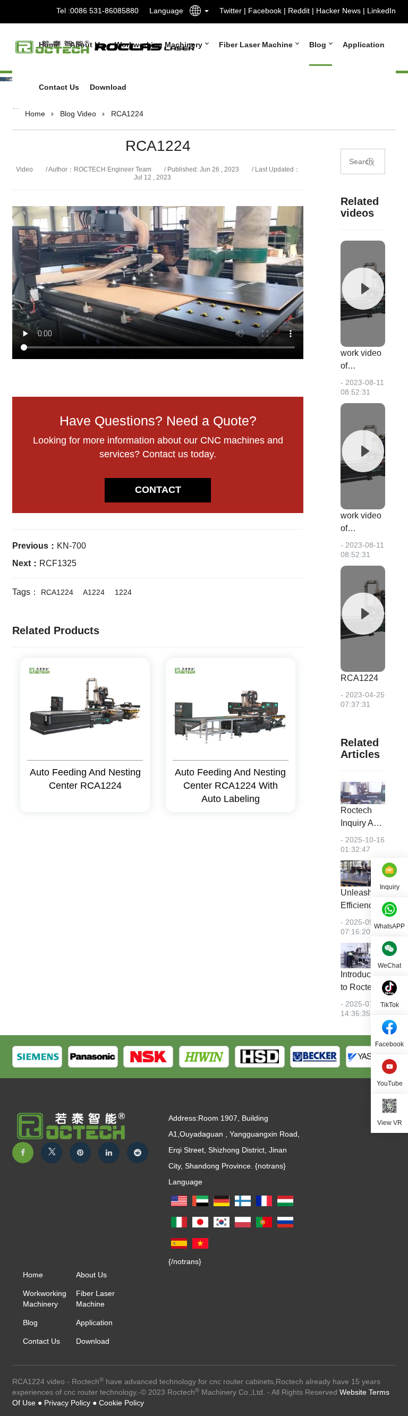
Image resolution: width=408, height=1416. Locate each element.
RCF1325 (57, 563)
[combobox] (196, 12)
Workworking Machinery (44, 1298)
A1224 (94, 592)
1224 (123, 592)
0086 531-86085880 (104, 10)
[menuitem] (253, 44)
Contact (158, 489)
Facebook (265, 10)
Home (35, 113)
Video (86, 113)
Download (108, 87)
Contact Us (59, 87)
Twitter (230, 10)
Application (364, 44)
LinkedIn (381, 10)
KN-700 (71, 545)
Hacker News (338, 10)
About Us (91, 1274)
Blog (318, 44)
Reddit (299, 10)
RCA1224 (57, 592)
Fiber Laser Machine (257, 44)
